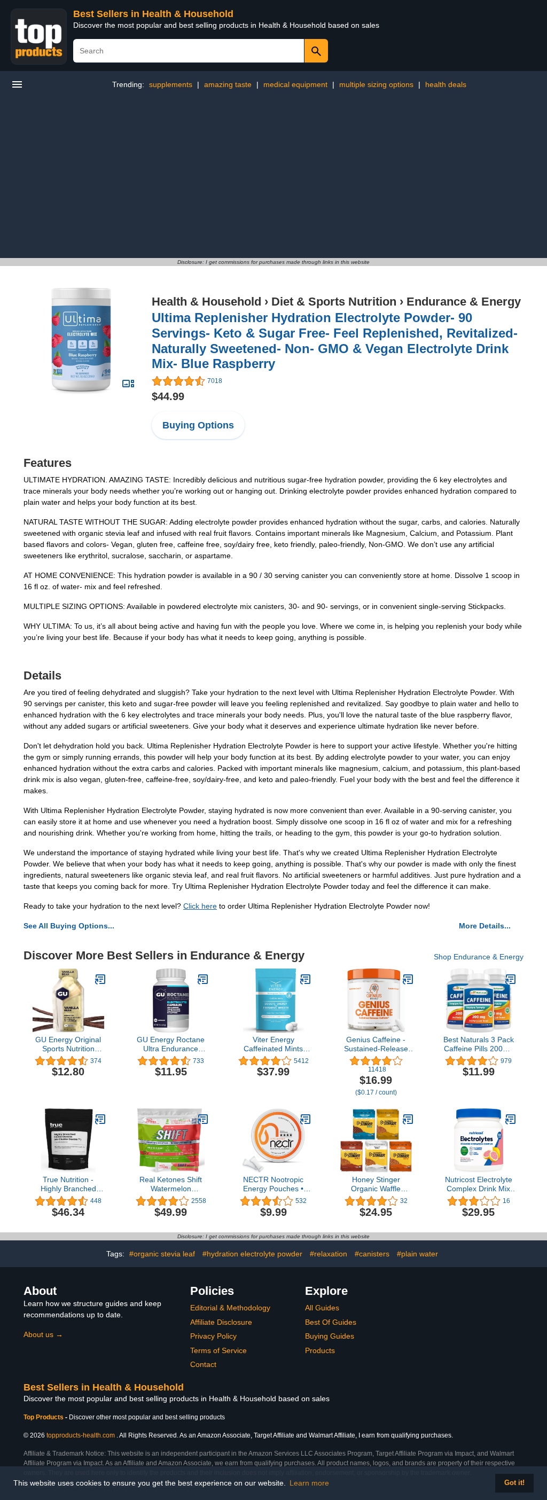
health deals (445, 84)
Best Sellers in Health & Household (153, 14)
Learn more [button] (309, 1483)
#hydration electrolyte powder (252, 1253)
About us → (43, 1334)
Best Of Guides (330, 1322)
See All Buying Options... (69, 925)
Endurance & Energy (464, 301)
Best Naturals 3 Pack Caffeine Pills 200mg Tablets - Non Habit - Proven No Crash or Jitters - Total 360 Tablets (478, 1044)
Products (320, 1350)
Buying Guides (329, 1336)
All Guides (322, 1307)
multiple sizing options (376, 84)
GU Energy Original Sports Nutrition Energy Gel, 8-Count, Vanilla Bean (68, 1044)
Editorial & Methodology (230, 1307)
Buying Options (198, 425)
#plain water (417, 1253)
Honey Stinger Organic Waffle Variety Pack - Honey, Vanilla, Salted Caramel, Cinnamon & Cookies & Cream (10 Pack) (376, 1184)
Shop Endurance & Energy (478, 956)
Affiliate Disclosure (221, 1322)
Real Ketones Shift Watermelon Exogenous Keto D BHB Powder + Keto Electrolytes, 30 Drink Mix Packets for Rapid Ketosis (171, 1184)
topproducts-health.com (80, 1435)
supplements (170, 84)
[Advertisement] (273, 178)
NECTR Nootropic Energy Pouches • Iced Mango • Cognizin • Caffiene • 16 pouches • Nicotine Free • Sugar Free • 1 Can (273, 1184)
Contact (203, 1364)
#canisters (372, 1253)
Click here (200, 906)
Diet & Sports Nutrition (333, 301)
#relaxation (328, 1253)
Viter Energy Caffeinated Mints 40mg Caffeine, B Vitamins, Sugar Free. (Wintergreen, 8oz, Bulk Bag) (273, 1044)
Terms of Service (218, 1350)
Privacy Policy (213, 1336)
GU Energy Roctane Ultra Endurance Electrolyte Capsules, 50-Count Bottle (170, 1044)
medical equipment (295, 84)
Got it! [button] (514, 1483)
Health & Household (206, 301)
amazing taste (228, 84)
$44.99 (168, 396)
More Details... (485, 925)
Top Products (44, 1417)
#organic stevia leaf (162, 1253)
